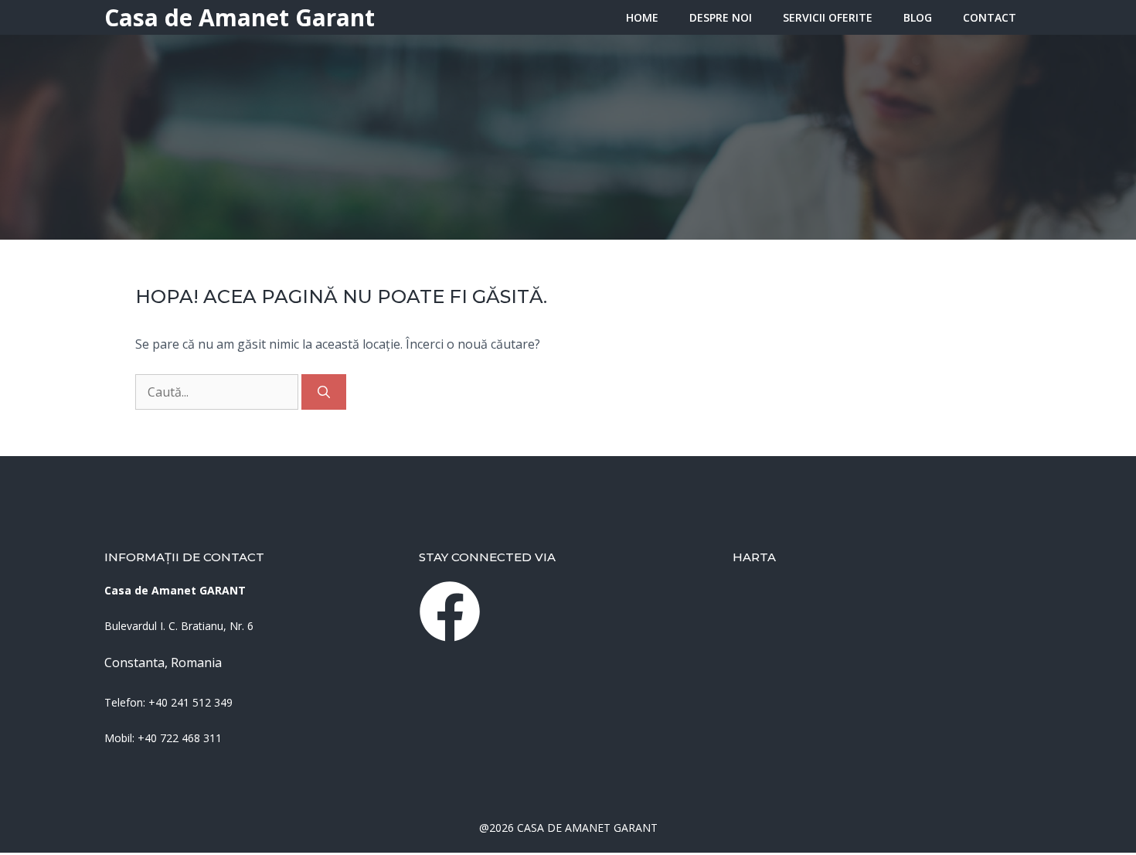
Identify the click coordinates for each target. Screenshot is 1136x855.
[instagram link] (450, 611)
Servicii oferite (827, 17)
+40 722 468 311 (180, 738)
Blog (917, 17)
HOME (642, 17)
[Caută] (323, 392)
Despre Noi (720, 17)
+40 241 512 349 (190, 702)
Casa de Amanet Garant (239, 17)
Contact (989, 17)
